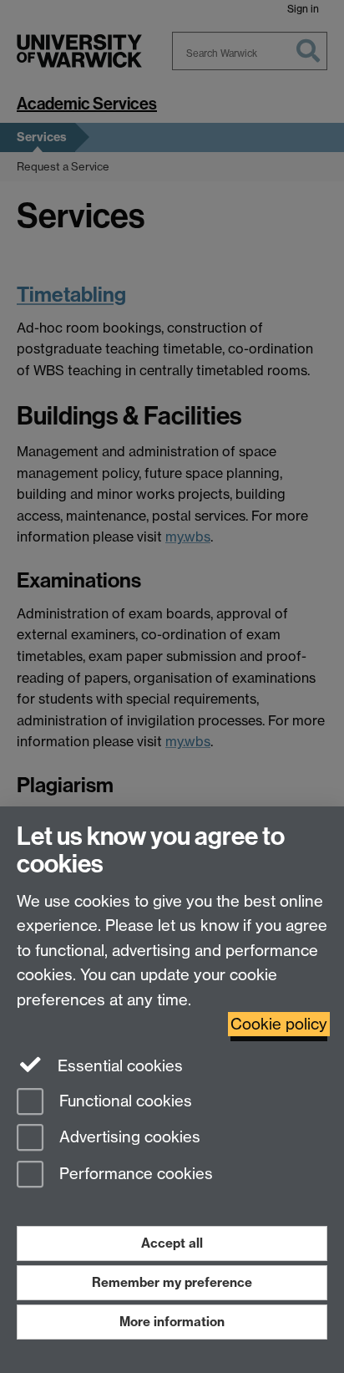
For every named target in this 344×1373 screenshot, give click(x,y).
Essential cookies (118, 1066)
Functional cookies (123, 1101)
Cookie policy (278, 1024)
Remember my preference (172, 1282)
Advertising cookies (127, 1137)
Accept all (172, 1243)
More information (172, 1322)
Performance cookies (134, 1174)
